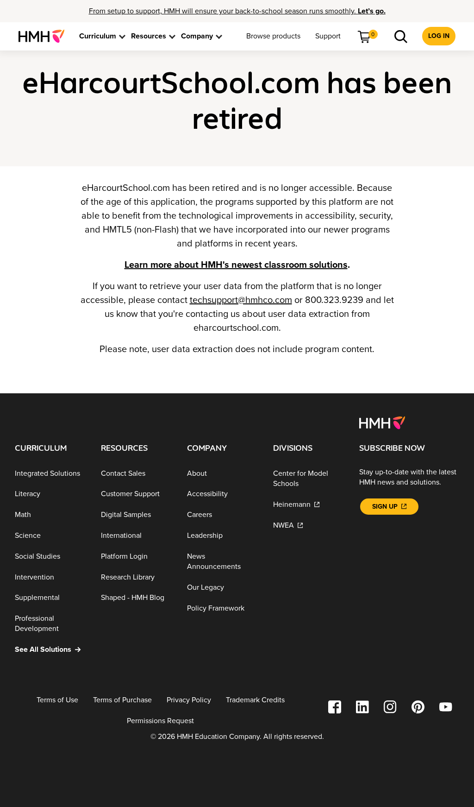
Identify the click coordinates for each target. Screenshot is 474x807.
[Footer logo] (382, 422)
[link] (45, 36)
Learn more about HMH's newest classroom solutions (236, 265)
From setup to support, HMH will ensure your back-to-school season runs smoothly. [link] (237, 11)
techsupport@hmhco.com (241, 300)
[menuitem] (45, 36)
